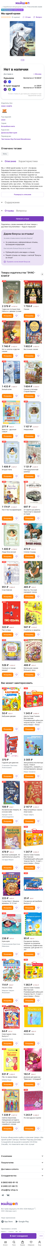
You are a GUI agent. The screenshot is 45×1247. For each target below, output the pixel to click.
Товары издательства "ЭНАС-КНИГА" (18, 274)
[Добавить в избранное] (16, 316)
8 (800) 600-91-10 (9, 1182)
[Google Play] (22, 1221)
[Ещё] (41, 1236)
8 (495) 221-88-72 (9, 1186)
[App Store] (7, 1221)
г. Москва (37, 74)
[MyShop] (9, 1205)
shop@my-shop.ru (9, 1190)
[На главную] (22, 4)
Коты (5, 154)
